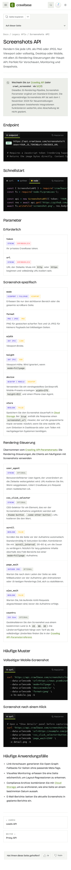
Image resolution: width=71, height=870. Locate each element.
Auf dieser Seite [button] (13, 25)
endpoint (13, 135)
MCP (39, 86)
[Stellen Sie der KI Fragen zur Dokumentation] (58, 5)
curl (11, 180)
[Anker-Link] (21, 125)
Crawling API (37, 82)
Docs (6, 34)
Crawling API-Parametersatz (41, 449)
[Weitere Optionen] (27, 16)
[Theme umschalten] (65, 5)
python (23, 180)
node (36, 180)
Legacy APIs (19, 34)
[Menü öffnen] (6, 5)
